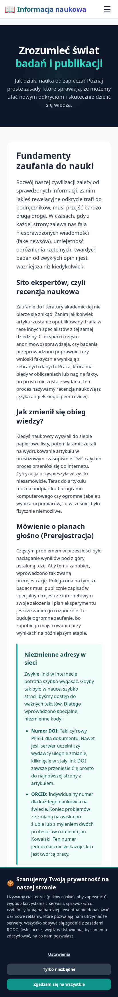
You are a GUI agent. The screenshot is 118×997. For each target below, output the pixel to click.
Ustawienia (59, 954)
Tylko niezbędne (59, 969)
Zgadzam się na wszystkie (59, 984)
